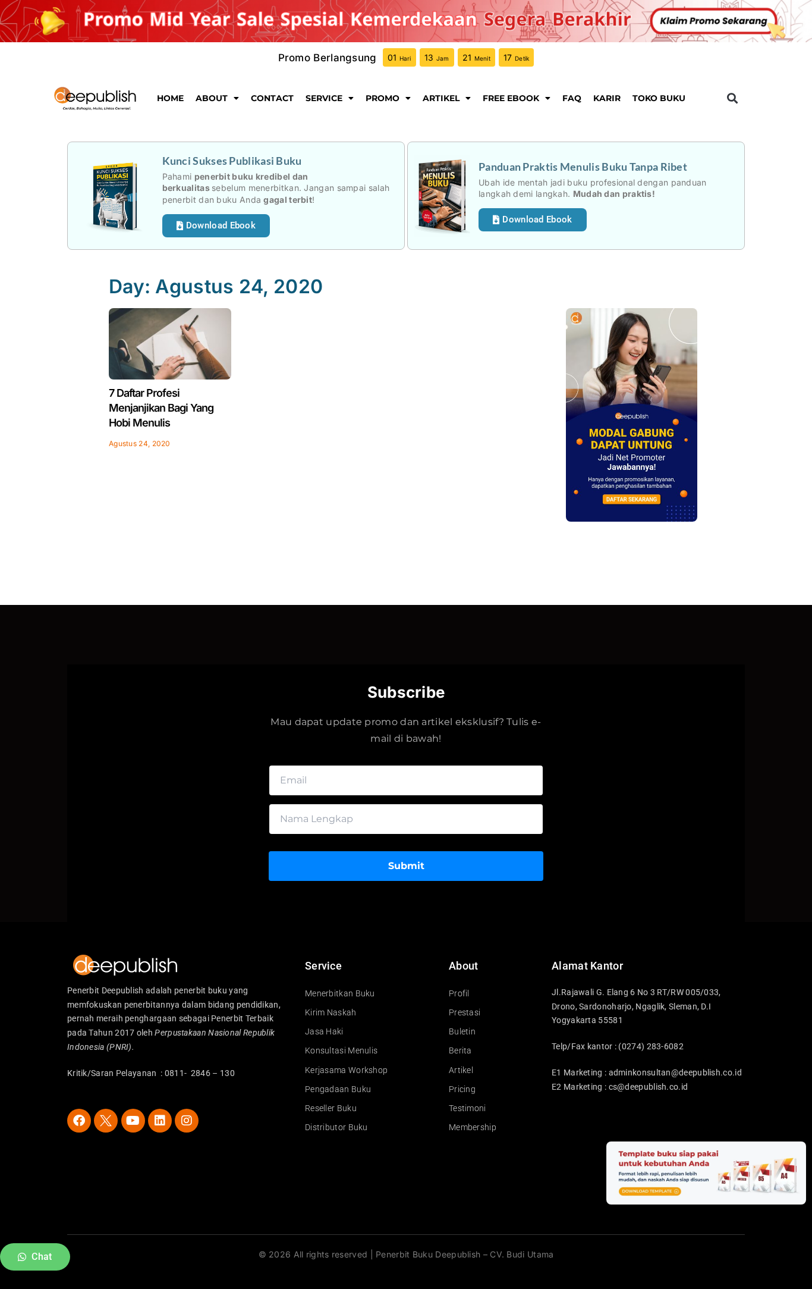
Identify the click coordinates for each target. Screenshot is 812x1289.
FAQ (571, 98)
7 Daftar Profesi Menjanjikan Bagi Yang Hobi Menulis (161, 408)
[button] (732, 98)
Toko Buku (658, 98)
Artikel (441, 98)
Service (324, 98)
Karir (607, 98)
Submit (406, 865)
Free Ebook (511, 98)
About (212, 98)
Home (170, 98)
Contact (272, 98)
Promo (382, 98)
